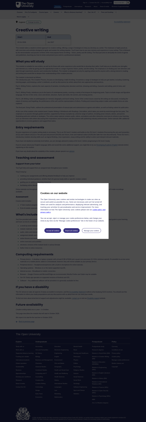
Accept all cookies (52, 231)
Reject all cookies (71, 231)
